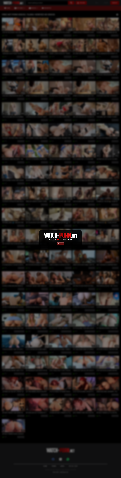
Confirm (60, 244)
